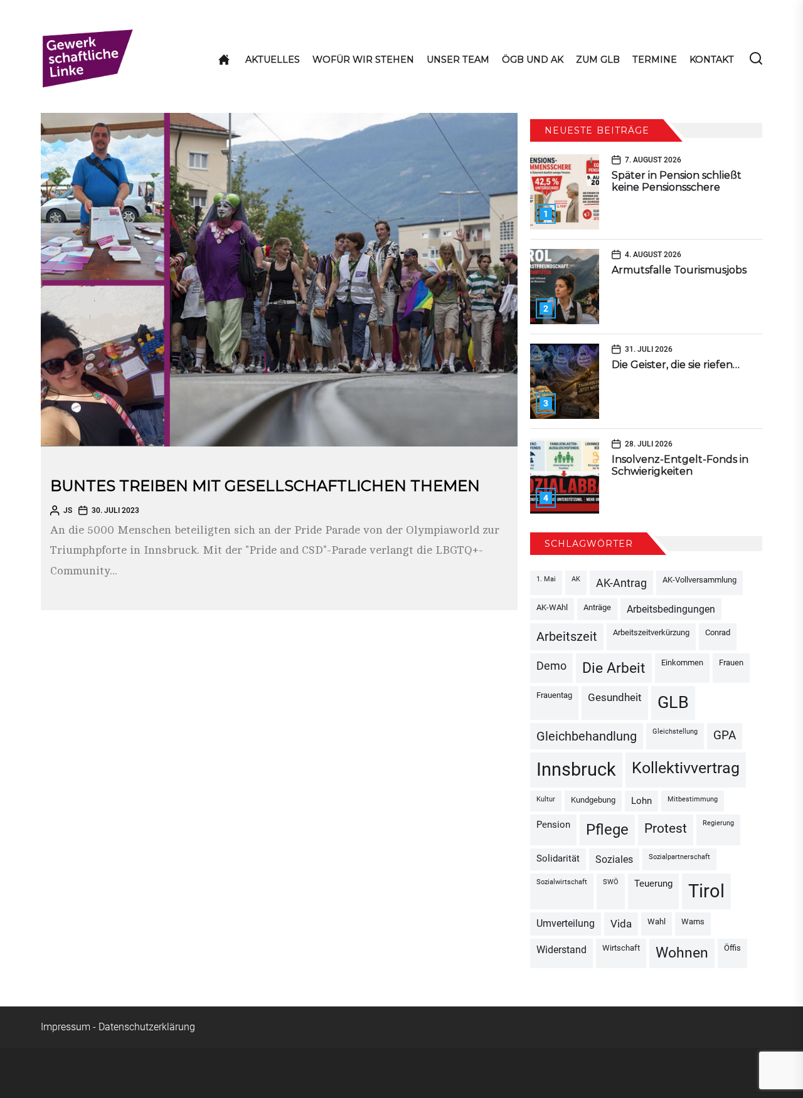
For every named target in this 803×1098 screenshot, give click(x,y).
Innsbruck (576, 769)
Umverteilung (565, 923)
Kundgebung (593, 800)
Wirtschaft (621, 948)
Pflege (607, 829)
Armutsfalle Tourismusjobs (679, 270)
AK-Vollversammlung (699, 579)
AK (576, 579)
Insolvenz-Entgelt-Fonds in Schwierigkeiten (680, 465)
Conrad (717, 632)
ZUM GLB (598, 59)
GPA (724, 735)
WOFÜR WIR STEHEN (363, 59)
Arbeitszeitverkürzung (651, 632)
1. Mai (546, 579)
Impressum (65, 1027)
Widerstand (561, 950)
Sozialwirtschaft (561, 882)
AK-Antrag (621, 582)
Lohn (641, 801)
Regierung (718, 823)
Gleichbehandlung (586, 736)
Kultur (545, 799)
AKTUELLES (272, 59)
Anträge (597, 607)
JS (67, 510)
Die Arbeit (614, 668)
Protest (665, 828)
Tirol (706, 891)
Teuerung (653, 884)
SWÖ (611, 882)
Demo (551, 665)
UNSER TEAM (458, 59)
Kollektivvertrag (686, 768)
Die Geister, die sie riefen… (676, 365)
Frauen (731, 662)
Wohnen (682, 952)
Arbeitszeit (566, 636)
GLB (673, 702)
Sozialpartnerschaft (679, 857)
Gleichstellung (675, 731)
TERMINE (654, 59)
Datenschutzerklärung (146, 1027)
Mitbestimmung (692, 799)
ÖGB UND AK (532, 59)
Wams (693, 921)
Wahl (656, 921)
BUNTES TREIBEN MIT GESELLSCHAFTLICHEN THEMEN (265, 486)
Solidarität (558, 858)
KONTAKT (711, 59)
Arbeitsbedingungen (671, 609)
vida (621, 923)
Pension (553, 825)
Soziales (614, 859)
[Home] (224, 59)
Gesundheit (615, 697)
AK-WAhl (552, 607)
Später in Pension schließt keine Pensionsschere (677, 181)
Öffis (732, 948)
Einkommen (682, 662)
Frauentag (554, 695)
